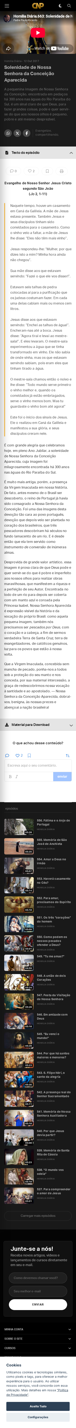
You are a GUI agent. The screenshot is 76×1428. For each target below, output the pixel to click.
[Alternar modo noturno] (60, 5)
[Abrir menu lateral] (6, 5)
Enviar (37, 1304)
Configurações (38, 1417)
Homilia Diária (12, 61)
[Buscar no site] (69, 5)
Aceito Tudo (38, 1406)
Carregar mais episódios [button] (38, 1215)
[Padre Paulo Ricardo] (38, 6)
